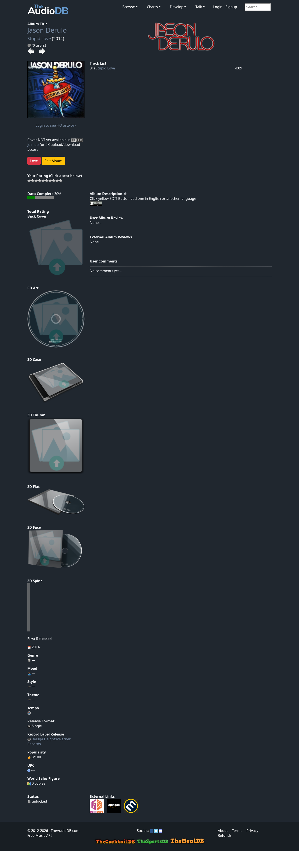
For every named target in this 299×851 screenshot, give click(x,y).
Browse (128, 6)
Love (34, 160)
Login (217, 6)
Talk (198, 6)
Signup (231, 6)
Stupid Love (39, 38)
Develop (176, 6)
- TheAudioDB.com (63, 830)
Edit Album (53, 160)
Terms (237, 830)
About (223, 830)
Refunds (225, 835)
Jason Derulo (47, 30)
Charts (152, 6)
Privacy (252, 830)
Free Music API (39, 835)
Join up (33, 144)
